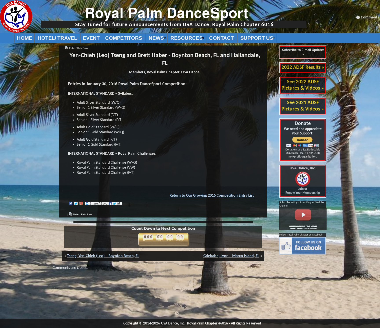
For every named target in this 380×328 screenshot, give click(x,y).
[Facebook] (70, 203)
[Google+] (81, 203)
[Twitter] (76, 203)
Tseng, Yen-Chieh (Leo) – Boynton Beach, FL (103, 256)
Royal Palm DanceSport (166, 12)
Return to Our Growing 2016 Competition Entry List (212, 196)
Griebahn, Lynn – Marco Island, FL (231, 256)
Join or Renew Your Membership (302, 181)
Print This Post (78, 48)
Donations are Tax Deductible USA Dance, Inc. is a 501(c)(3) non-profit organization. (302, 153)
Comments (370, 17)
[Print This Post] (66, 48)
